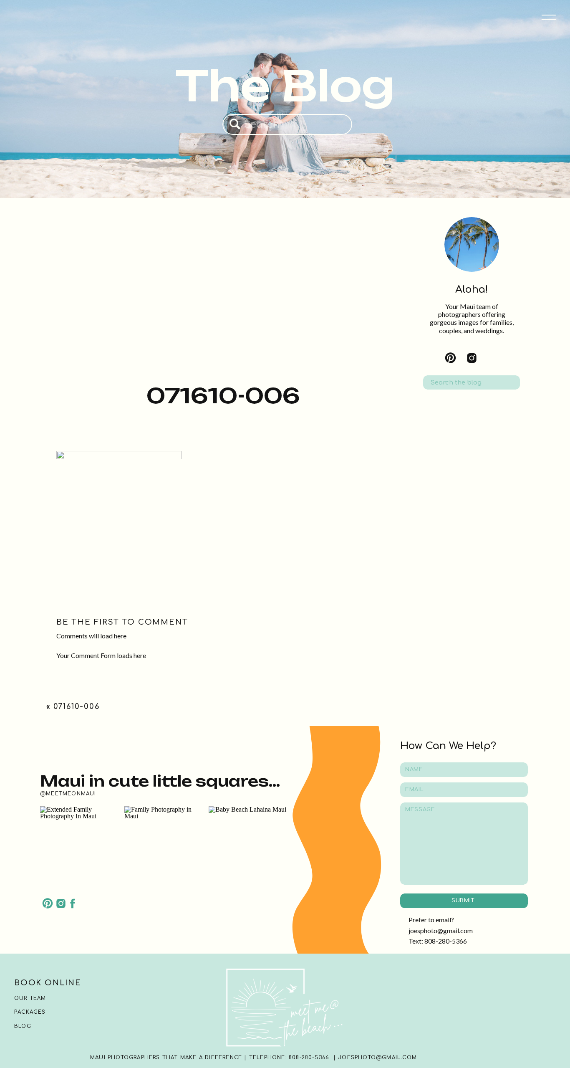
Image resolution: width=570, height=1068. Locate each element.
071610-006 (76, 706)
